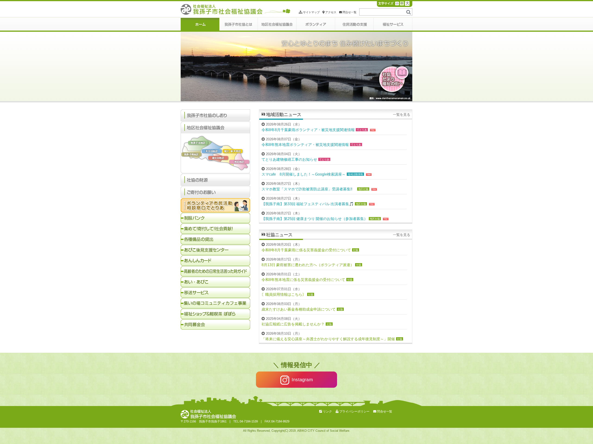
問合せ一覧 (349, 12)
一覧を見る (401, 115)
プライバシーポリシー (353, 411)
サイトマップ (311, 12)
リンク (327, 411)
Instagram (302, 379)
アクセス (330, 12)
